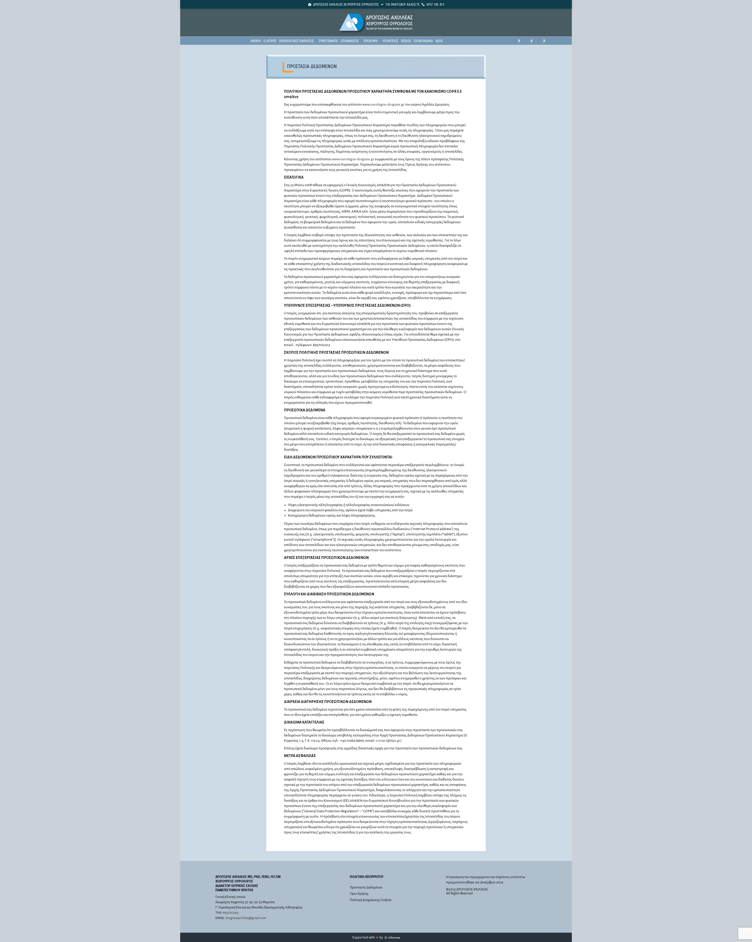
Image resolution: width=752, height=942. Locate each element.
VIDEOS (406, 41)
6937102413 (231, 913)
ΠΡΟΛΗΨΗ (370, 41)
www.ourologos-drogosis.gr (383, 104)
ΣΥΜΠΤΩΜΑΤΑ (328, 41)
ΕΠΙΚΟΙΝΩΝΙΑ (423, 41)
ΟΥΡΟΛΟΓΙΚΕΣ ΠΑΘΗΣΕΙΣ (296, 41)
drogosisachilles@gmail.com (246, 918)
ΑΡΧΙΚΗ (255, 41)
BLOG (439, 41)
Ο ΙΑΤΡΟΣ (269, 41)
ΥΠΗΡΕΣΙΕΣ (390, 41)
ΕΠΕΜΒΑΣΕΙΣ (350, 41)
